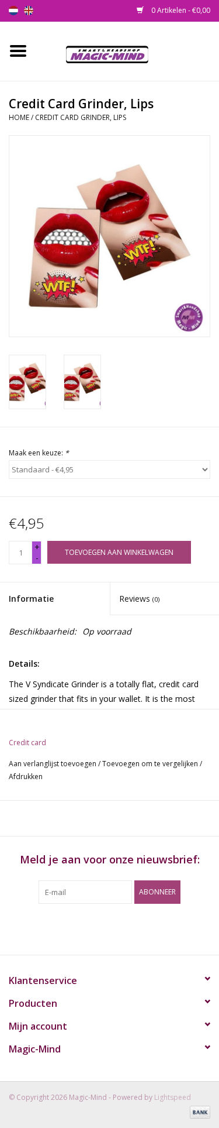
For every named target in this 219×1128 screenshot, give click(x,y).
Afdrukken (26, 776)
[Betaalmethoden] (198, 1112)
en (28, 10)
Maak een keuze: (39, 453)
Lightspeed (172, 1097)
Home (19, 117)
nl (13, 10)
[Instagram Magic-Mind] (120, 927)
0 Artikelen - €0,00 (180, 10)
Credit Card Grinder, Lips (80, 117)
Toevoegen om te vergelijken (151, 764)
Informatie (31, 598)
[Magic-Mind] (127, 50)
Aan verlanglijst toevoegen (52, 764)
